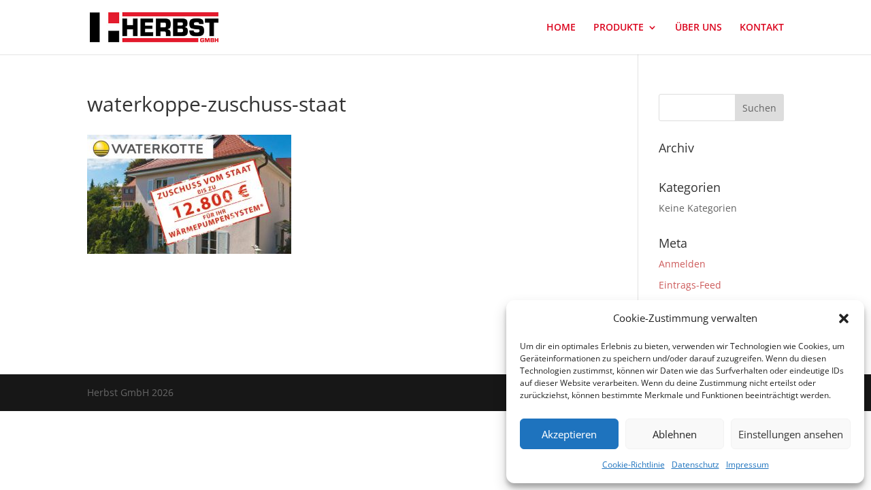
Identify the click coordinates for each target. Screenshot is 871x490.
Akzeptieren (569, 434)
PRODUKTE (618, 27)
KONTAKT (762, 27)
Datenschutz (695, 464)
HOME (561, 27)
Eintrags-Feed (690, 284)
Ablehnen (675, 434)
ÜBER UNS (698, 27)
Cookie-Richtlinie (633, 464)
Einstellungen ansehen (790, 434)
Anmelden (682, 263)
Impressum (747, 464)
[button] (844, 318)
